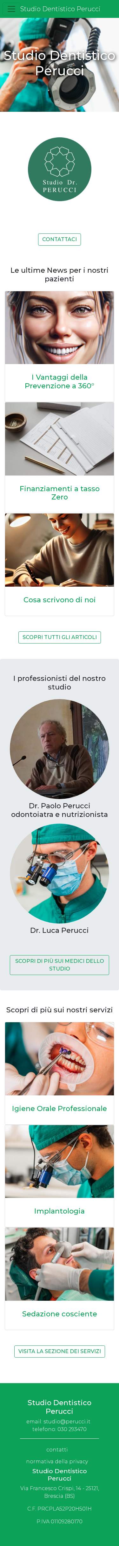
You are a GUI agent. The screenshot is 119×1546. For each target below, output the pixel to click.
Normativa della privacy (57, 1461)
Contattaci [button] (59, 239)
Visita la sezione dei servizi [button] (59, 1351)
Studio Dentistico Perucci (60, 9)
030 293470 (72, 1429)
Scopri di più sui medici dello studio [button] (59, 965)
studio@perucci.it (66, 1422)
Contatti (57, 1450)
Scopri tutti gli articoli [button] (60, 637)
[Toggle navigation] (11, 9)
